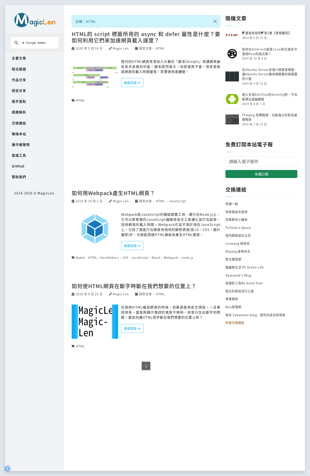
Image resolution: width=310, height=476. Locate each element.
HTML (160, 48)
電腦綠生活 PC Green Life (244, 267)
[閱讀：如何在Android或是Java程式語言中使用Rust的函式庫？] (232, 53)
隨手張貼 (19, 101)
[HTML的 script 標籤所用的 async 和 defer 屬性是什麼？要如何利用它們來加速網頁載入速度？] (95, 75)
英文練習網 (233, 259)
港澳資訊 (231, 299)
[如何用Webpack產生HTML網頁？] (95, 228)
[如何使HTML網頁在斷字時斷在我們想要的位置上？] (95, 321)
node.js (187, 257)
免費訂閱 (261, 174)
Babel (80, 257)
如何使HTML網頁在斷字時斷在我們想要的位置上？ (134, 286)
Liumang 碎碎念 (237, 243)
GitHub (18, 166)
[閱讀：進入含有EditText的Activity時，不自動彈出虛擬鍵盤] (232, 98)
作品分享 (19, 79)
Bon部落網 (233, 307)
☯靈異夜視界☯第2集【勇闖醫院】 (266, 33)
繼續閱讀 (130, 82)
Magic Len (121, 48)
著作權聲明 (21, 144)
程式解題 (19, 68)
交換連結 (19, 122)
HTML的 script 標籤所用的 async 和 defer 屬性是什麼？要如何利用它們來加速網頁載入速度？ (146, 37)
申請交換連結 (234, 322)
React (156, 257)
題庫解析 (19, 112)
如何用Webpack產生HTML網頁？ (113, 193)
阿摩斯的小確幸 (236, 219)
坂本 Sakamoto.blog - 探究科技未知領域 (255, 315)
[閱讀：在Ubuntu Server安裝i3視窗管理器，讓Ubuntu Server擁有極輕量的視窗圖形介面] (232, 76)
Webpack (171, 257)
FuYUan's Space (238, 227)
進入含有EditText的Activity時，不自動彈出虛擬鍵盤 (269, 96)
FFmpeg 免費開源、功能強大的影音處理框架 (269, 117)
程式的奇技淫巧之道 (239, 291)
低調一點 (231, 203)
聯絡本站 (19, 133)
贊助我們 (19, 176)
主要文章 (19, 58)
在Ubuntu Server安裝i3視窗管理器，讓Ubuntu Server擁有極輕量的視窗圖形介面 (269, 74)
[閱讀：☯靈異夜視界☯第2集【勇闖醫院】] (232, 34)
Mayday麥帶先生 (238, 251)
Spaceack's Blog (238, 275)
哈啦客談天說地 (236, 211)
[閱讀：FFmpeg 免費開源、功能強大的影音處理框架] (232, 119)
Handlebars (109, 257)
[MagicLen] (34, 20)
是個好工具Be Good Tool (244, 283)
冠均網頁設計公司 (238, 235)
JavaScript (177, 201)
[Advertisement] (146, 148)
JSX (125, 257)
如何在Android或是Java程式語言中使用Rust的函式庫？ (269, 51)
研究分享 (19, 90)
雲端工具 (19, 155)
